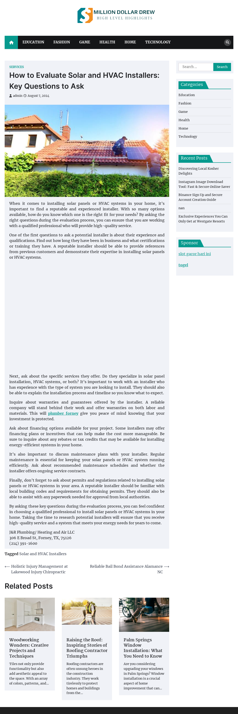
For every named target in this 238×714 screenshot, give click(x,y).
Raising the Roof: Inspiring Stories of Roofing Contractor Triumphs (86, 648)
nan (181, 208)
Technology (158, 42)
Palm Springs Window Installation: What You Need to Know (143, 648)
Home (130, 42)
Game (84, 42)
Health (107, 42)
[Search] (227, 42)
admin (17, 96)
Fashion (61, 42)
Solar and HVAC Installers (42, 553)
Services (16, 67)
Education (33, 42)
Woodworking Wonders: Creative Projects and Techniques (29, 648)
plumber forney (63, 413)
